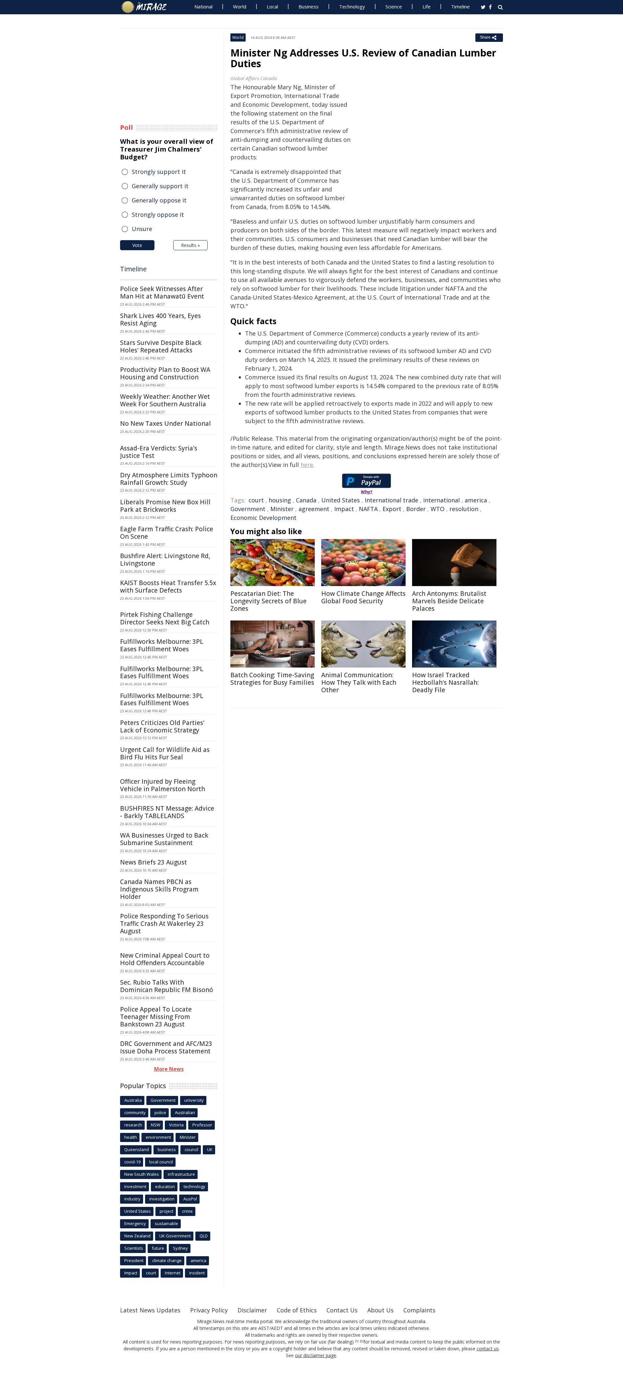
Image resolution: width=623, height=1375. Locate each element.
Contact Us (342, 1310)
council (191, 1149)
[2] (361, 1341)
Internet (172, 1273)
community (135, 1112)
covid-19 (132, 1162)
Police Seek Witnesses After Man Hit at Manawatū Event (162, 293)
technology (194, 1186)
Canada (306, 500)
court (256, 500)
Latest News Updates (150, 1310)
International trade (391, 500)
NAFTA (368, 509)
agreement (314, 509)
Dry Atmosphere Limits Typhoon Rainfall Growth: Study (168, 479)
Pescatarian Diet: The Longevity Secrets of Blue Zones (268, 601)
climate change (167, 1260)
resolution (463, 509)
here (306, 465)
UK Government (175, 1236)
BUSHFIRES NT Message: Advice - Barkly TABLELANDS (167, 812)
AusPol (190, 1199)
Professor (202, 1125)
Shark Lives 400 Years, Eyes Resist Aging (160, 319)
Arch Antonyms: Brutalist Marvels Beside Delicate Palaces (449, 601)
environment (158, 1137)
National (203, 6)
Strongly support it (159, 172)
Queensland (136, 1149)
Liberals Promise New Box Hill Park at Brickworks (165, 506)
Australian (185, 1112)
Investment (135, 1186)
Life (426, 6)
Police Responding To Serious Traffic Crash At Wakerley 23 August (164, 923)
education (165, 1186)
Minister (282, 509)
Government (247, 509)
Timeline (460, 6)
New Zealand (137, 1236)
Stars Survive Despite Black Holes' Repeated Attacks (161, 346)
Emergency (135, 1223)
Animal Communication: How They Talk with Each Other (358, 682)
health (130, 1137)
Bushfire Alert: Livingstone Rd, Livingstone (165, 560)
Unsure (142, 229)
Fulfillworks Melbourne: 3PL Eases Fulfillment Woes (161, 645)
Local (272, 6)
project (166, 1211)
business (167, 1149)
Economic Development (263, 518)
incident (197, 1273)
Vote (137, 245)
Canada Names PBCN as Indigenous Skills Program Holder (159, 889)
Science (393, 6)
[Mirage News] (147, 7)
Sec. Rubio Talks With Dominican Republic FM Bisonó (166, 986)
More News (169, 1069)
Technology (352, 6)
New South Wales (141, 1174)
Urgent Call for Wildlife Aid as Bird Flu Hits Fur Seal (165, 753)
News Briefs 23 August (153, 862)
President (133, 1260)
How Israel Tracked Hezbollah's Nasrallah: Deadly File (445, 682)
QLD (204, 1236)
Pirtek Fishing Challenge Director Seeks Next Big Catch (164, 618)
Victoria (176, 1125)
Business (309, 6)
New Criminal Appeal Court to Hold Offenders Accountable (165, 959)
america (476, 500)
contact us (488, 1348)
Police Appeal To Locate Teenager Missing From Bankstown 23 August (156, 1016)
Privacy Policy (209, 1310)
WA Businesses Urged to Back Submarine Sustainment (164, 839)
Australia (133, 1100)
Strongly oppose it (158, 214)
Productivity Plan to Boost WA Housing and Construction (165, 373)
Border (416, 509)
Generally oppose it (159, 200)
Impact (344, 509)
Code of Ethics (297, 1310)
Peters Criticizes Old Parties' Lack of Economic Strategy (162, 726)
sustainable (166, 1223)
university (194, 1100)
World (239, 6)
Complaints (419, 1310)
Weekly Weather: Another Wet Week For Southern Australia (165, 400)
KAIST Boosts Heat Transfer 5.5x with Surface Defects (168, 587)
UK (210, 1149)
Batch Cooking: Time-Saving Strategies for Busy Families (272, 679)
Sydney (180, 1248)
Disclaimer (252, 1310)
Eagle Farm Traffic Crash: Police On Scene (166, 533)
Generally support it (160, 186)
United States (340, 500)
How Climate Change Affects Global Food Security (363, 597)
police (160, 1112)
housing (280, 500)
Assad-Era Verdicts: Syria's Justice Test (158, 452)
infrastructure (181, 1174)
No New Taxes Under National (165, 423)
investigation (162, 1199)
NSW (155, 1125)
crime (187, 1211)
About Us (380, 1310)
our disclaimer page (315, 1355)
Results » (190, 245)
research (133, 1125)
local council (161, 1162)
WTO (438, 509)
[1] (357, 1341)
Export (392, 509)
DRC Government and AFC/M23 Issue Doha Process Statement (166, 1047)
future (158, 1248)
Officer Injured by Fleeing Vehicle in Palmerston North (162, 785)
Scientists (133, 1248)
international (441, 500)
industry (132, 1199)
